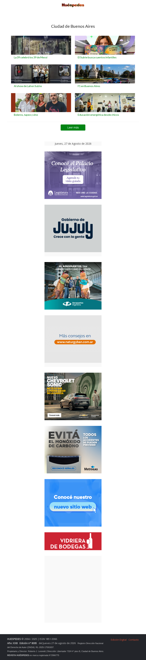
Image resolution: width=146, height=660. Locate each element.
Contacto (134, 639)
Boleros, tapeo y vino (26, 114)
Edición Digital (119, 639)
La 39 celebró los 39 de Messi (30, 57)
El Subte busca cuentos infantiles (97, 57)
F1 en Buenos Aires (89, 86)
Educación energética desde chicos (98, 114)
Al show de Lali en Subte (28, 86)
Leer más (73, 127)
